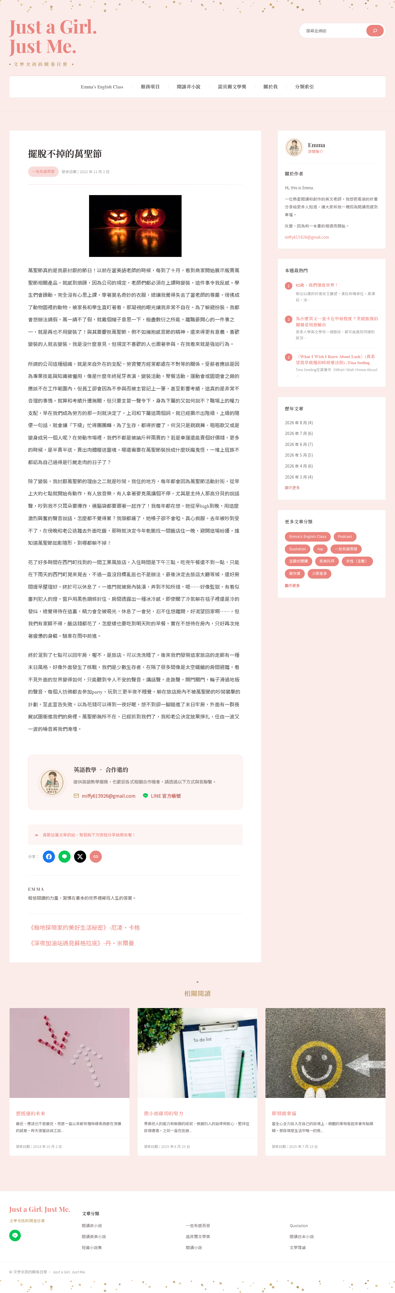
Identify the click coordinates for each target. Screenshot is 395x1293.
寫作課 (294, 573)
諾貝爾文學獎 (198, 1236)
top (320, 549)
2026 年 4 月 (296, 466)
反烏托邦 (327, 561)
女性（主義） (357, 561)
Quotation (297, 549)
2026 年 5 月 (296, 455)
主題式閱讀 (298, 561)
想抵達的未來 (30, 1113)
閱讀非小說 (92, 1225)
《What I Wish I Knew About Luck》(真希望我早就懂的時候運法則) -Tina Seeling (335, 360)
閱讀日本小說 (302, 1236)
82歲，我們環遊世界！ (317, 285)
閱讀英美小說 (94, 1236)
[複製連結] (96, 857)
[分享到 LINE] (64, 857)
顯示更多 (292, 488)
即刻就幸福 (284, 1113)
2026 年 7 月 (296, 433)
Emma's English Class (307, 536)
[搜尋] (375, 30)
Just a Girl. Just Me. (53, 36)
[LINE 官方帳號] (15, 1235)
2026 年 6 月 (296, 444)
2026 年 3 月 (296, 477)
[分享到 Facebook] (49, 857)
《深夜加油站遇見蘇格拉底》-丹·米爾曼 (81, 943)
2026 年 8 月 (296, 422)
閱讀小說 (194, 1247)
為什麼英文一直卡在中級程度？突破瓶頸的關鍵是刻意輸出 (337, 322)
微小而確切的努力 (163, 1113)
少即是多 (319, 573)
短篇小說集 (92, 1247)
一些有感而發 (43, 171)
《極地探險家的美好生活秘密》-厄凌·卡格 (84, 927)
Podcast (345, 536)
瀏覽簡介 (315, 151)
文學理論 (298, 1247)
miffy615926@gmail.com (307, 237)
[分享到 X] (80, 857)
